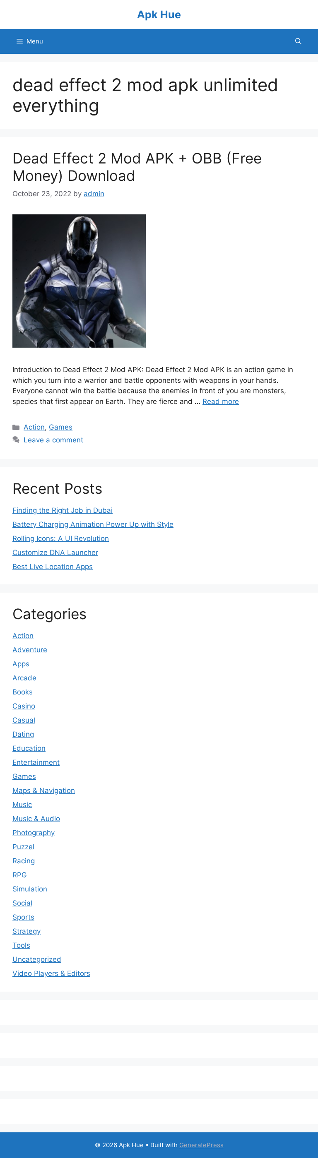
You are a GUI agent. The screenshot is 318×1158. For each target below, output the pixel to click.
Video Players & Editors (51, 973)
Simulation (29, 889)
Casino (23, 706)
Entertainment (36, 762)
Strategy (26, 931)
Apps (20, 664)
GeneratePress (201, 1145)
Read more (220, 401)
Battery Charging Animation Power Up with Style (92, 524)
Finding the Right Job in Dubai (62, 510)
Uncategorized (36, 959)
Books (22, 692)
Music (22, 804)
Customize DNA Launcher (55, 552)
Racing (23, 861)
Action (34, 427)
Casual (23, 720)
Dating (23, 734)
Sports (23, 917)
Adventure (29, 650)
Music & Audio (36, 818)
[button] (298, 41)
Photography (33, 833)
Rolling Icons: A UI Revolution (60, 538)
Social (22, 903)
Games (60, 427)
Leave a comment (53, 440)
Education (29, 748)
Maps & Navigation (43, 790)
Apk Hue (159, 14)
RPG (19, 875)
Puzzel (23, 847)
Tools (21, 945)
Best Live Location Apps (52, 566)
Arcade (24, 678)
